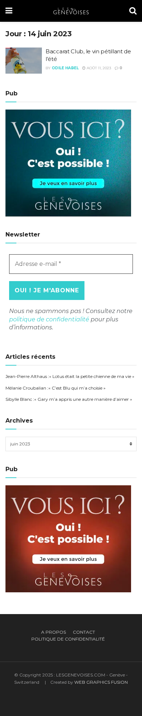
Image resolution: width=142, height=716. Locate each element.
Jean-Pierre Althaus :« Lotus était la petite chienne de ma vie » (69, 376)
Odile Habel (65, 68)
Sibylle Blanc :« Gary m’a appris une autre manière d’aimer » (68, 399)
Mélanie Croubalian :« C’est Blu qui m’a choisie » (55, 388)
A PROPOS (53, 632)
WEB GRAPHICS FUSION (101, 682)
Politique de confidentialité (68, 639)
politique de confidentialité (49, 319)
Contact (84, 632)
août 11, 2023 (98, 68)
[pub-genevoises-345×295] (68, 162)
